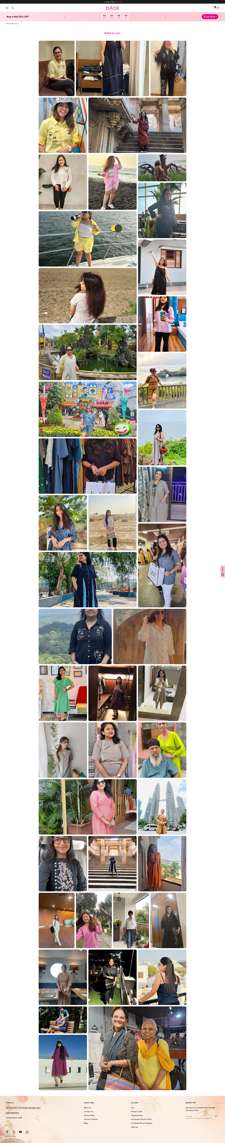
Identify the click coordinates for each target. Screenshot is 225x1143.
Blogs (86, 1123)
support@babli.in (12, 1113)
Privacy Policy (89, 1115)
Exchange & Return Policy (141, 1119)
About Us (87, 1108)
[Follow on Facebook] (7, 1131)
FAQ (132, 1108)
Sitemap (134, 1127)
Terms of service (91, 1119)
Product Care (136, 1111)
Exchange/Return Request (141, 1123)
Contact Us (88, 1111)
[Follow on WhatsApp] (27, 1131)
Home (7, 24)
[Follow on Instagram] (13, 1131)
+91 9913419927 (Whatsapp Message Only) (23, 1108)
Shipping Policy (137, 1115)
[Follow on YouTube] (20, 1131)
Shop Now (209, 16)
